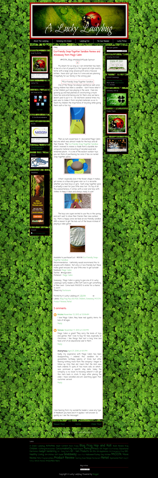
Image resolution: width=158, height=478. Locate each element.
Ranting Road (80, 458)
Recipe (89, 458)
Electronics (34, 451)
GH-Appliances (102, 451)
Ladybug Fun (84, 41)
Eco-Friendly (113, 449)
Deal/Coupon (78, 448)
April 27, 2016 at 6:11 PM (77, 351)
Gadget (42, 451)
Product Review (60, 301)
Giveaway (90, 298)
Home (78, 424)
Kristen (61, 314)
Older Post (96, 424)
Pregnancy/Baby (47, 458)
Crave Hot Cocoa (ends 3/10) (114, 80)
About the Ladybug (41, 41)
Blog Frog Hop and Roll (69, 298)
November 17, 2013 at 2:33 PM (77, 330)
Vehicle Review (39, 461)
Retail (69, 301)
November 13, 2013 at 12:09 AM (76, 314)
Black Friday (74, 446)
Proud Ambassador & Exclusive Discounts (37, 148)
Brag (126, 446)
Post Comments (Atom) (83, 432)
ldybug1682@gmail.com (38, 87)
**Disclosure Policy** (37, 47)
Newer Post (59, 424)
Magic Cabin (67, 270)
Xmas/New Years (53, 460)
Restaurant (96, 458)
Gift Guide (59, 454)
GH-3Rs (93, 451)
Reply (60, 323)
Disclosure (66, 290)
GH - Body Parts (63, 451)
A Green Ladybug (37, 446)
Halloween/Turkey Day (95, 454)
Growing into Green (64, 41)
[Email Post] (93, 295)
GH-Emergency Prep (116, 451)
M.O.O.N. (98, 298)
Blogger (96, 474)
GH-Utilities (49, 454)
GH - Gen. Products (79, 451)
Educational (123, 448)
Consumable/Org (64, 448)
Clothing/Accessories (46, 448)
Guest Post (81, 455)
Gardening (51, 451)
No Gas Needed (103, 41)
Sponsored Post (116, 458)
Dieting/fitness (91, 448)
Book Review (118, 446)
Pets (39, 458)
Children (82, 298)
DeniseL (61, 330)
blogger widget (40, 109)
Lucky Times (122, 41)
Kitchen (108, 454)
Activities (50, 445)
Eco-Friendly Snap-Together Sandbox (83, 144)
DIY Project (104, 448)
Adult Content (62, 446)
